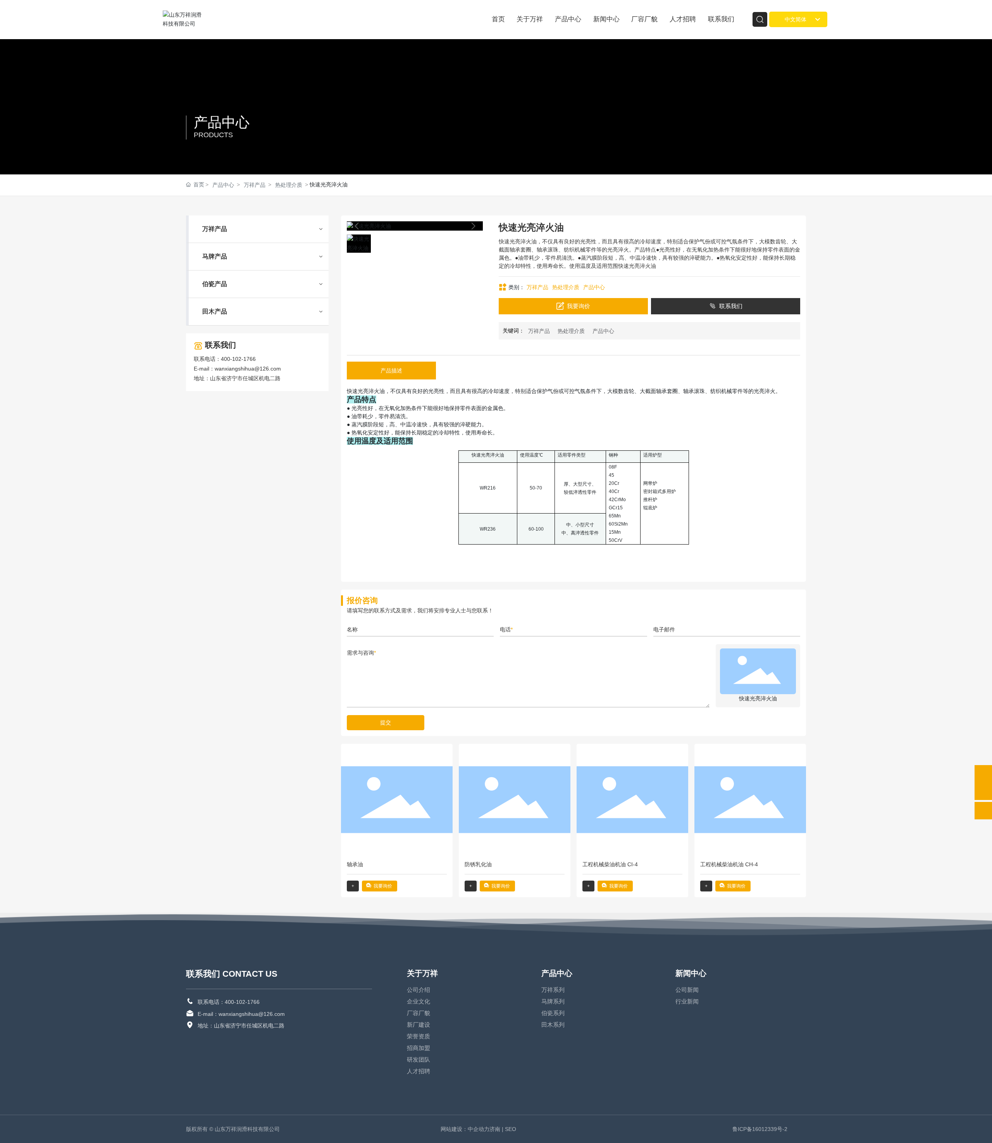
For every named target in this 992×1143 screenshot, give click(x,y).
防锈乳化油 (478, 864)
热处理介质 (288, 185)
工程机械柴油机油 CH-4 (729, 864)
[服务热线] (983, 774)
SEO (511, 1129)
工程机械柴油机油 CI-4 (610, 864)
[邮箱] (983, 791)
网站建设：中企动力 (465, 1129)
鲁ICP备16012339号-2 (759, 1129)
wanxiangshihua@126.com (248, 368)
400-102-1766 (238, 359)
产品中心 (222, 122)
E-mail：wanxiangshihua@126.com (241, 1014)
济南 (494, 1129)
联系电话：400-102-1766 (229, 1002)
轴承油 (355, 864)
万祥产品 (254, 185)
